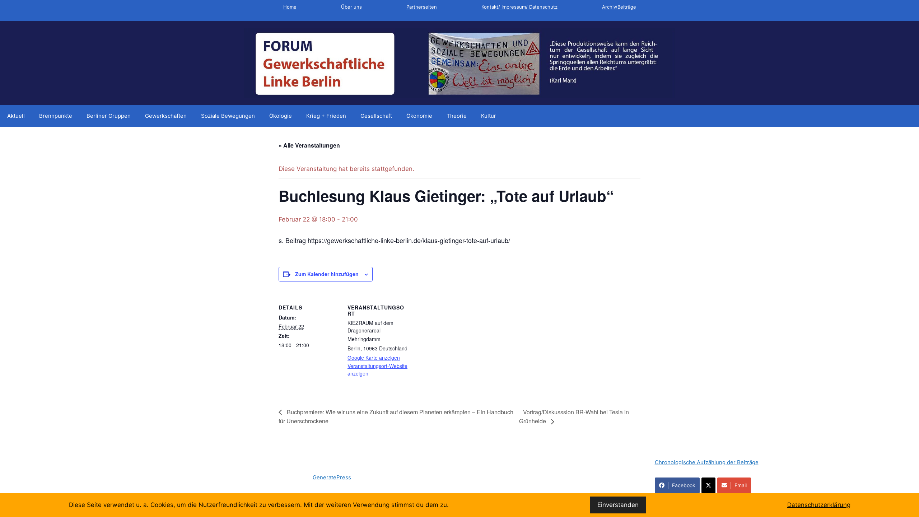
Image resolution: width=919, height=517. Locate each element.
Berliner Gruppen (109, 115)
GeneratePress (332, 477)
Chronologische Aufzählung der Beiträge (707, 462)
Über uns (351, 7)
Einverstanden (618, 504)
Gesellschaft (376, 115)
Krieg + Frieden (326, 115)
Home (290, 7)
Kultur (488, 115)
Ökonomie (419, 115)
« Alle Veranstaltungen (309, 145)
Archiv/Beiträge (619, 7)
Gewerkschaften (166, 115)
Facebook (683, 485)
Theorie (457, 115)
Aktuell (16, 115)
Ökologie (280, 115)
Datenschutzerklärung (818, 504)
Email (740, 485)
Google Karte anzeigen (373, 357)
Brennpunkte (55, 115)
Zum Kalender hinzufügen (327, 274)
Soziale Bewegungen (228, 115)
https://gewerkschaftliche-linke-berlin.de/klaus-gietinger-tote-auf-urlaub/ (409, 240)
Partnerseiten (421, 7)
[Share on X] (708, 485)
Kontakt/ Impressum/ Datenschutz (519, 7)
